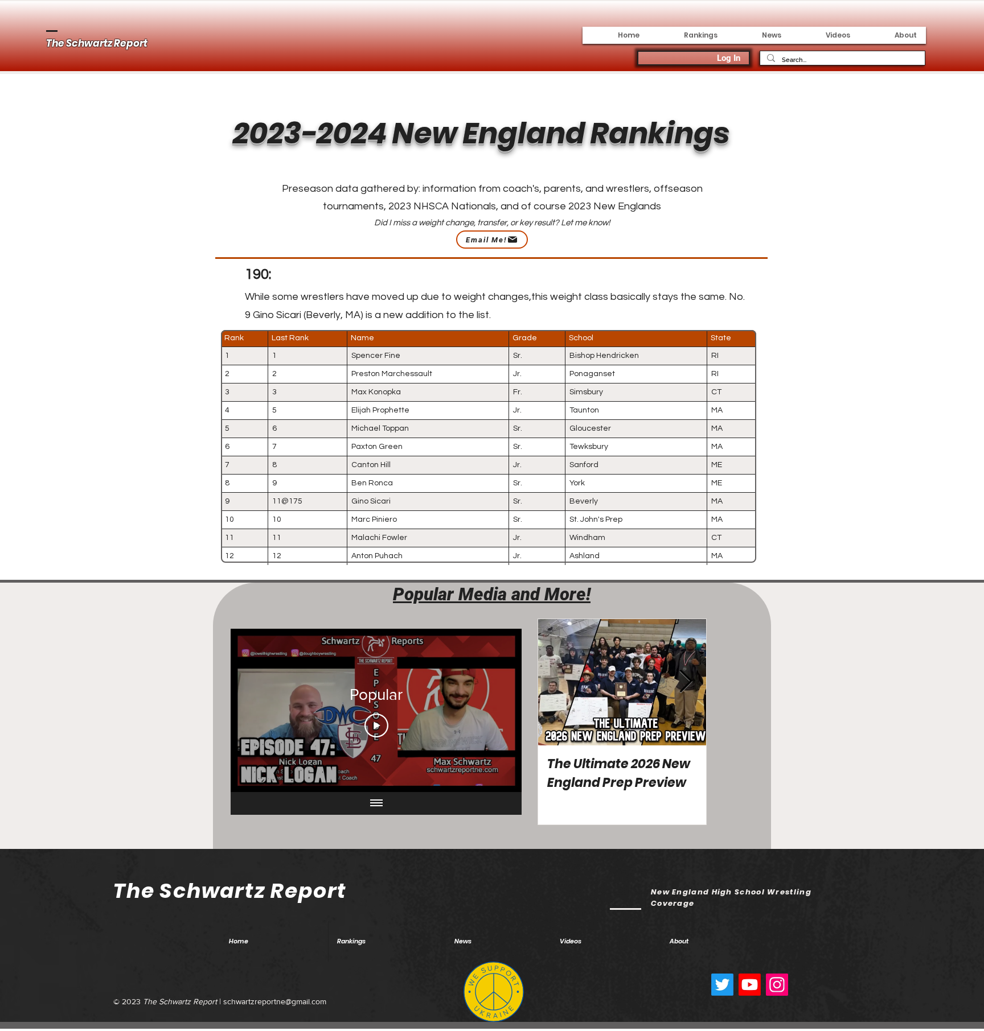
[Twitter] (722, 985)
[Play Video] (376, 725)
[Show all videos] (376, 803)
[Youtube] (750, 985)
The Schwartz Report (96, 43)
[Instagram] (777, 985)
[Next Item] (686, 682)
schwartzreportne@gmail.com (274, 1001)
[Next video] (498, 710)
